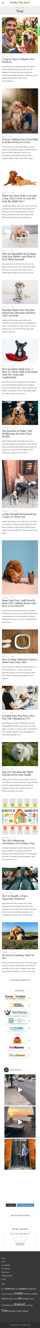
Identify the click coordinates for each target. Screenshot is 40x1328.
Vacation (12, 1311)
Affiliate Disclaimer (7, 1275)
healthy (35, 1294)
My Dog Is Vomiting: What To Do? (18, 956)
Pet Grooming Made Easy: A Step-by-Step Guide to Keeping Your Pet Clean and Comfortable (20, 373)
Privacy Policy (5, 1269)
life (20, 1298)
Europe (3, 1294)
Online (31, 1299)
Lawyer (15, 1299)
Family (9, 1294)
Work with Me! (5, 1265)
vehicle (19, 1311)
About (3, 1262)
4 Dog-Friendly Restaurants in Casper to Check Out (19, 515)
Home (3, 1258)
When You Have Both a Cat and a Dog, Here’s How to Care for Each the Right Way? (19, 198)
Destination (31, 1289)
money (26, 1298)
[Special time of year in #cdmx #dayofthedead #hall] (20, 1154)
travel (19, 1304)
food (12, 1294)
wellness (25, 1311)
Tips (11, 1305)
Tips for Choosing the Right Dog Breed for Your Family (17, 773)
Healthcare (27, 1294)
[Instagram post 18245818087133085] (20, 1122)
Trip (4, 1310)
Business (9, 1288)
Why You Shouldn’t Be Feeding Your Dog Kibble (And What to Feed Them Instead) (19, 256)
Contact (3, 1279)
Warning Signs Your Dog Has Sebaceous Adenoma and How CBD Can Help (18, 312)
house (9, 1298)
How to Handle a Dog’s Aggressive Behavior (15, 897)
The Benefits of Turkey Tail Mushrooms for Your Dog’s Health (17, 433)
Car (15, 1289)
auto (2, 1289)
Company (22, 1288)
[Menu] (3, 3)
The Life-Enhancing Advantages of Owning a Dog (18, 842)
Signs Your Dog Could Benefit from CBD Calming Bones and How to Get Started (19, 603)
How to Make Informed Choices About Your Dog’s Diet (19, 661)
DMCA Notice (5, 1272)
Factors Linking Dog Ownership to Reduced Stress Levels (20, 141)
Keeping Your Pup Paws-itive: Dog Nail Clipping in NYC (18, 717)
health (19, 1293)
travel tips (29, 1305)
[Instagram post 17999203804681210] (20, 1089)
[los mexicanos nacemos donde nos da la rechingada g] (20, 1186)
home (4, 1298)
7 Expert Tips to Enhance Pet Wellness (18, 60)
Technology (5, 1305)
